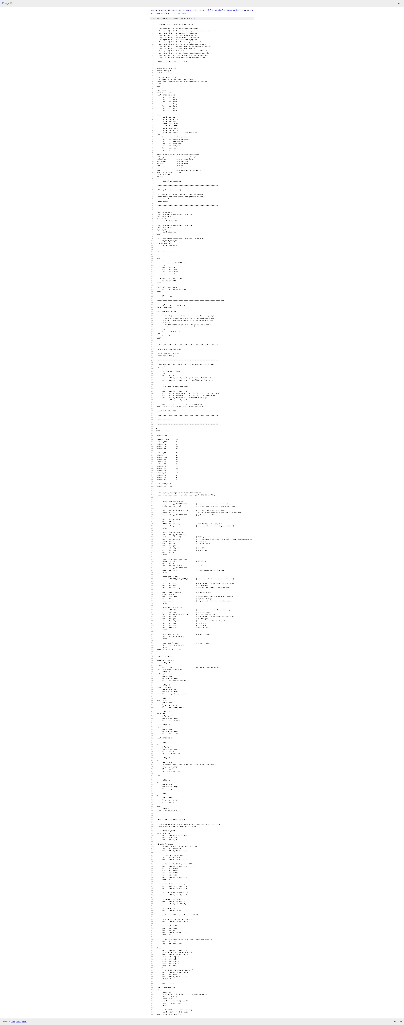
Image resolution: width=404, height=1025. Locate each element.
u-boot (202, 10)
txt (395, 1022)
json (400, 1022)
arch (163, 13)
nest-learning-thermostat (179, 10)
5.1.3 (195, 10)
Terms (24, 1022)
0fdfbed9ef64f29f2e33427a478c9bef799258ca (227, 10)
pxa (178, 13)
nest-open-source (158, 10)
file (193, 18)
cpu (173, 13)
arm (168, 13)
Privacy (18, 1022)
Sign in (399, 3)
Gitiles (13, 1022)
